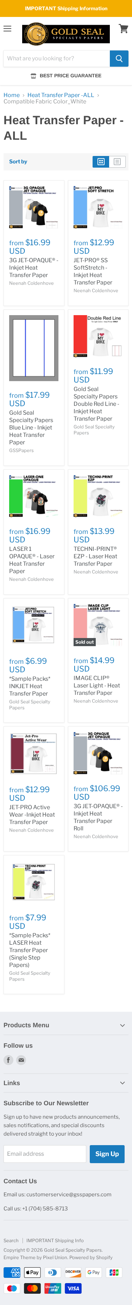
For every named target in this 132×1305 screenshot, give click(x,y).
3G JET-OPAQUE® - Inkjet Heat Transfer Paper (33, 267)
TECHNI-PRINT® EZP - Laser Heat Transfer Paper (95, 556)
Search (11, 1240)
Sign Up (107, 1153)
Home (12, 95)
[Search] (119, 58)
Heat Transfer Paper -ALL (60, 95)
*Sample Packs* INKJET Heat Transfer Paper (29, 686)
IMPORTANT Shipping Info (55, 1240)
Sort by (18, 162)
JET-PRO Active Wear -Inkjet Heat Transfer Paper (32, 814)
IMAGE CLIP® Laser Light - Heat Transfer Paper (97, 685)
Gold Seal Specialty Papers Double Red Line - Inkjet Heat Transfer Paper (96, 404)
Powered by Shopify (91, 1257)
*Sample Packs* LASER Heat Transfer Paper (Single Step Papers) (29, 950)
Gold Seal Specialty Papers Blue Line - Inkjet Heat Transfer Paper (31, 427)
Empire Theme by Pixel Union (35, 1257)
